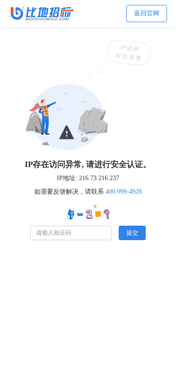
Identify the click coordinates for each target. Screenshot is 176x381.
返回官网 (146, 13)
